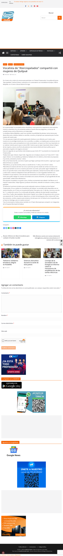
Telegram (42, 217)
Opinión (22, 51)
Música (5, 64)
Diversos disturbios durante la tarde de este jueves (31, 262)
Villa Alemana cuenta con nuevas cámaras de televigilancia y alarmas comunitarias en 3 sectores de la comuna (46, 238)
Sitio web (4, 331)
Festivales (50, 51)
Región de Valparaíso (19, 64)
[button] (17, 51)
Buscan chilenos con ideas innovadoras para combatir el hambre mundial (16, 237)
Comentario (5, 293)
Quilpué (10, 64)
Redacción (13, 74)
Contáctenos (14, 55)
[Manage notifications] (3, 552)
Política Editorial (22, 547)
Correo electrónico (7, 323)
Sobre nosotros (27, 55)
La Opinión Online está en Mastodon (10, 555)
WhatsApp (23, 217)
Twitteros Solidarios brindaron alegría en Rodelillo (10, 262)
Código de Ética (42, 547)
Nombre (4, 315)
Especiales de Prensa (36, 51)
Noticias (13, 51)
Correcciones (32, 547)
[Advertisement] (31, 36)
